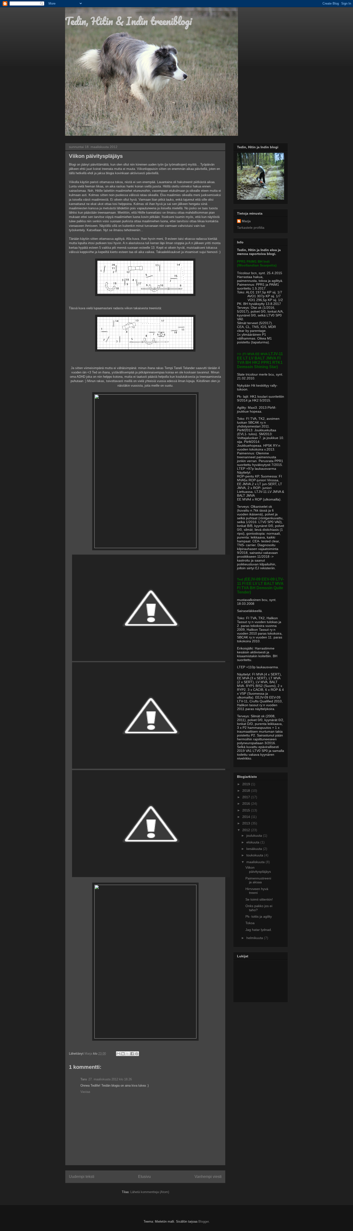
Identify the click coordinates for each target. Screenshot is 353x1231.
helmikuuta (255, 938)
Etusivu (144, 1177)
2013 (246, 823)
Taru (83, 1079)
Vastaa (85, 1092)
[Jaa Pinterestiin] (136, 1053)
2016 (246, 803)
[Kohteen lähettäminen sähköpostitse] (118, 1053)
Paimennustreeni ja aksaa (258, 880)
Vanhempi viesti (208, 1177)
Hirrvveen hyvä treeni (256, 891)
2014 (246, 817)
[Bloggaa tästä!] (123, 1053)
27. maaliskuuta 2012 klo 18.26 (110, 1079)
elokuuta (253, 842)
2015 (246, 810)
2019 (246, 784)
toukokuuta (255, 855)
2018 (246, 790)
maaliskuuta (256, 862)
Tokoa (250, 923)
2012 (246, 830)
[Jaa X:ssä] (127, 1053)
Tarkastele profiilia (250, 227)
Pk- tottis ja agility (258, 916)
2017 (246, 797)
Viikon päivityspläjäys (258, 869)
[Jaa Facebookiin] (132, 1053)
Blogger (203, 1221)
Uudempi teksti (81, 1177)
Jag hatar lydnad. (258, 930)
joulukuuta (254, 835)
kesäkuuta (254, 849)
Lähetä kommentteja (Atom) (149, 1192)
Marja (246, 221)
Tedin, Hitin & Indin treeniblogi (128, 20)
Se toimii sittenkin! (259, 899)
